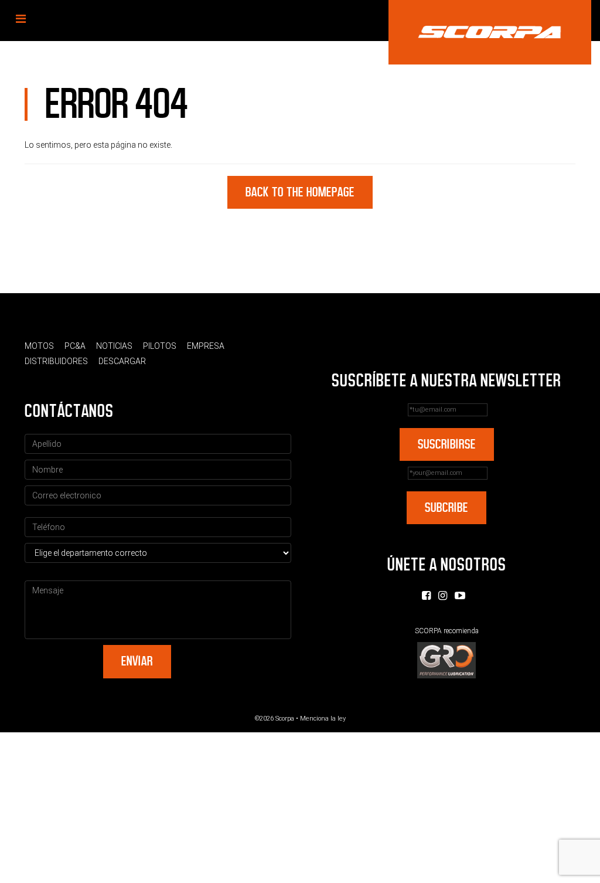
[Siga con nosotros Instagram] (442, 595)
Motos (39, 346)
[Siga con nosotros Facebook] (426, 595)
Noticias (114, 346)
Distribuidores (56, 361)
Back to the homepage (300, 192)
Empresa (205, 346)
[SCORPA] (489, 32)
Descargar (122, 361)
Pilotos (159, 346)
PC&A (75, 346)
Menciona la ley (323, 718)
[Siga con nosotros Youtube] (460, 595)
